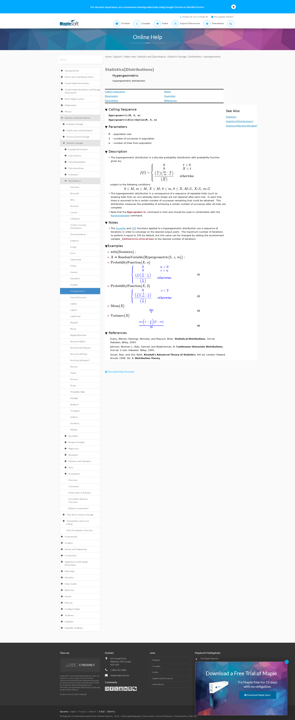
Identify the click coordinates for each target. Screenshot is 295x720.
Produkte (156, 660)
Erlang (73, 247)
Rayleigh (74, 398)
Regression (73, 448)
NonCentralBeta (78, 341)
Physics (68, 111)
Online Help (129, 56)
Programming (71, 536)
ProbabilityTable (77, 392)
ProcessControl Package (78, 136)
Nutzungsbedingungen (131, 716)
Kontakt (109, 652)
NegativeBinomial (78, 335)
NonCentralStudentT (80, 360)
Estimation (73, 174)
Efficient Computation (78, 508)
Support (117, 56)
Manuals (69, 602)
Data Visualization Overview (80, 530)
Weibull (73, 429)
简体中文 (111, 711)
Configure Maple (72, 609)
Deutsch (92, 711)
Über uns (64, 652)
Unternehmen (158, 684)
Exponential (75, 259)
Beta (72, 199)
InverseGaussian (78, 297)
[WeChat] (135, 689)
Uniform (74, 417)
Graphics (69, 543)
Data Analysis (74, 155)
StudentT (74, 404)
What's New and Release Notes (79, 77)
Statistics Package (75, 143)
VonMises (74, 423)
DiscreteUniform (78, 234)
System (68, 596)
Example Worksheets (78, 149)
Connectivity (71, 555)
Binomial (74, 206)
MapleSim (69, 621)
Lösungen (156, 666)
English (73, 711)
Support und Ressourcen (162, 678)
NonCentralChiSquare (80, 347)
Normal (73, 366)
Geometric (75, 278)
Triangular (75, 410)
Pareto (73, 373)
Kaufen (155, 672)
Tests (70, 467)
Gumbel (73, 284)
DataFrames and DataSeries (80, 130)
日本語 (102, 711)
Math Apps (70, 571)
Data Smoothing (75, 168)
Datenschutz (148, 716)
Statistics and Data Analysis (77, 117)
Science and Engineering (76, 549)
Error (72, 253)
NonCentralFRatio (78, 354)
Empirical (74, 240)
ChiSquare (75, 218)
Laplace (73, 303)
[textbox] (167, 172)
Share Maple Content (74, 99)
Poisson (74, 379)
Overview (74, 187)
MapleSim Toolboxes (74, 628)
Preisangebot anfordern (224, 17)
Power (73, 385)
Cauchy (73, 212)
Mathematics (71, 105)
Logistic (73, 310)
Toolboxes (69, 615)
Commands (73, 486)
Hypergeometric (77, 291)
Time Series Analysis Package (80, 514)
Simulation (73, 455)
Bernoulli (74, 193)
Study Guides (71, 583)
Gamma (73, 272)
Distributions (74, 181)
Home (108, 56)
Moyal (73, 328)
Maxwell (74, 322)
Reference (69, 590)
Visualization (74, 473)
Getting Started (72, 70)
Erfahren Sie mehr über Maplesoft (73, 694)
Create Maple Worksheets (77, 83)
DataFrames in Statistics (79, 492)
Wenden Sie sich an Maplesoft (195, 17)
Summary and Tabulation (79, 461)
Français (82, 711)
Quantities (73, 436)
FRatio (73, 265)
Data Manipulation (77, 162)
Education (69, 577)
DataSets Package (75, 124)
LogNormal (75, 316)
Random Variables (76, 442)
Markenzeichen (181, 716)
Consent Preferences (164, 716)
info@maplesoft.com (119, 675)
